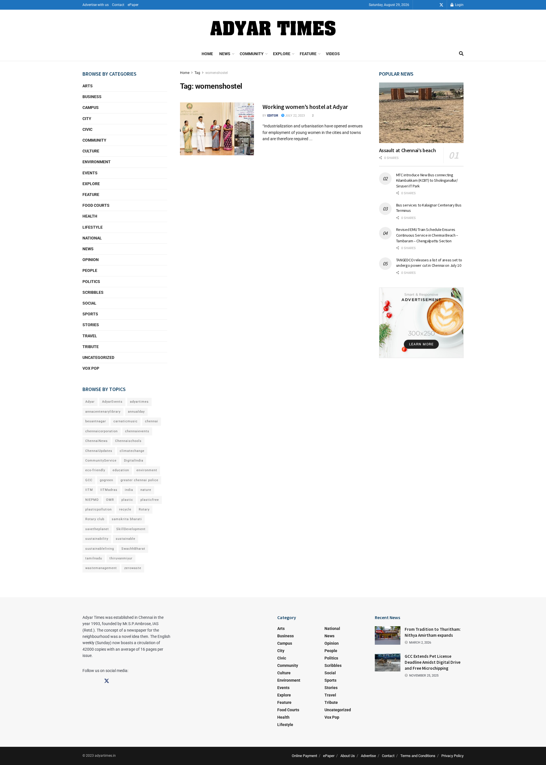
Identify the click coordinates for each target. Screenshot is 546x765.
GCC (88, 480)
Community (252, 53)
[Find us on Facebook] (425, 5)
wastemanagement (101, 568)
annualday (136, 411)
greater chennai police (139, 480)
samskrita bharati (127, 519)
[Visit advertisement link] (421, 323)
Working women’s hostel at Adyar (305, 107)
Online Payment (304, 756)
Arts (87, 86)
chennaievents (137, 431)
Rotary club (94, 519)
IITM (89, 490)
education (121, 470)
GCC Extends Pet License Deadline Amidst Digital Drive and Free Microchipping (432, 662)
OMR (110, 500)
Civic (87, 129)
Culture (90, 151)
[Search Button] (461, 54)
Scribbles (93, 292)
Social (89, 303)
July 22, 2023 (294, 115)
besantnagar (95, 421)
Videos (333, 53)
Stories (90, 324)
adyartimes (139, 402)
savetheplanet (97, 529)
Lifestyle (92, 227)
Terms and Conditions (417, 756)
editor (272, 115)
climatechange (132, 451)
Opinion (90, 259)
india (129, 490)
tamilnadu (93, 558)
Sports (90, 314)
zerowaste (132, 568)
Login (459, 5)
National (92, 238)
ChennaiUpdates (98, 451)
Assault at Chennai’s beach (407, 150)
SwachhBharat (133, 549)
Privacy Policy (452, 756)
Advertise (368, 756)
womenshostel (216, 73)
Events (90, 173)
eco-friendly (95, 470)
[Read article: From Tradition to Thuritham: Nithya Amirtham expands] (387, 635)
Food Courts (95, 205)
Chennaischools (128, 441)
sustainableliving (99, 549)
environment (146, 470)
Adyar (90, 402)
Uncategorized (98, 357)
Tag (197, 73)
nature (145, 490)
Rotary (144, 509)
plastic (127, 500)
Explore (281, 53)
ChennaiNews (96, 441)
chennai (151, 421)
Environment (96, 162)
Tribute (90, 346)
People (89, 270)
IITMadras (108, 490)
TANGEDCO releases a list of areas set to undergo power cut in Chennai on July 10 (429, 262)
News (224, 53)
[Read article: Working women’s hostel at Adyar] (217, 128)
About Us (347, 756)
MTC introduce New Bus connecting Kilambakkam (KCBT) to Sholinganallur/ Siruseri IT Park (427, 180)
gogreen (106, 480)
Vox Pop (90, 368)
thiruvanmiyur (121, 558)
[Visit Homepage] (273, 28)
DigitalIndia (133, 460)
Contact (118, 5)
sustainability (96, 539)
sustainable (125, 539)
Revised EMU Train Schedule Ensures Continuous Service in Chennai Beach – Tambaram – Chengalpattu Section (427, 235)
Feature (308, 53)
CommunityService (101, 460)
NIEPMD (92, 500)
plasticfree (149, 500)
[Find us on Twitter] (441, 5)
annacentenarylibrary (103, 411)
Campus (90, 107)
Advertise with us (95, 5)
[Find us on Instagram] (433, 5)
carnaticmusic (125, 421)
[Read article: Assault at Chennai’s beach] (421, 112)
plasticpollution (98, 509)
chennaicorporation (101, 431)
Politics (91, 281)
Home (207, 53)
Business (92, 96)
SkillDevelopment (131, 529)
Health (89, 216)
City (86, 118)
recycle (125, 509)
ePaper (133, 5)
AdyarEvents (112, 402)
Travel (89, 336)
